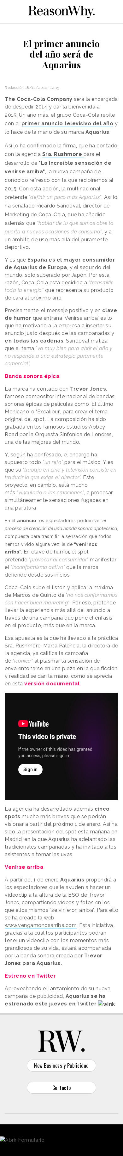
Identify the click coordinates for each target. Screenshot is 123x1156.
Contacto (61, 1087)
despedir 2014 (30, 107)
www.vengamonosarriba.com (41, 925)
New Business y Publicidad (61, 1065)
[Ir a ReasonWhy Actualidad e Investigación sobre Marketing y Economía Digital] (61, 10)
